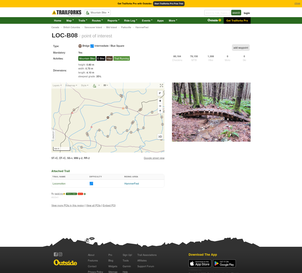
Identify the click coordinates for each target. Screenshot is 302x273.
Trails (81, 20)
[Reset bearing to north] (160, 111)
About (91, 255)
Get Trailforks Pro (237, 20)
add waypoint (240, 47)
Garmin (127, 266)
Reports (112, 20)
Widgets (112, 266)
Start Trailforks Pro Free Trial (168, 3)
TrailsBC (71, 194)
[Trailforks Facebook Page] (56, 254)
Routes (96, 20)
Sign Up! (127, 255)
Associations (147, 255)
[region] (107, 118)
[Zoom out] (160, 105)
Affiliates (142, 260)
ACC (80, 194)
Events (146, 20)
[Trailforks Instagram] (60, 254)
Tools (126, 260)
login (247, 13)
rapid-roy (59, 193)
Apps (160, 20)
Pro (110, 255)
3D (160, 137)
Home (57, 20)
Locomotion (59, 183)
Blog (110, 260)
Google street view (154, 158)
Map (69, 20)
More (172, 20)
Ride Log (129, 20)
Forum (145, 266)
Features (93, 260)
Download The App (203, 254)
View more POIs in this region (67, 205)
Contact (92, 266)
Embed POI (109, 205)
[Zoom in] (160, 100)
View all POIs (93, 205)
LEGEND (53, 135)
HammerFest (131, 183)
